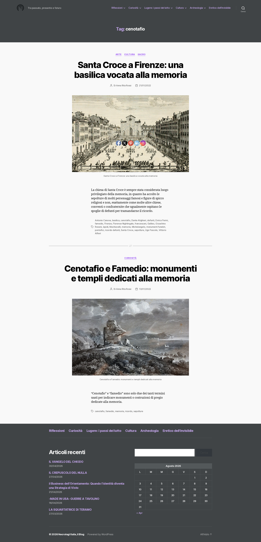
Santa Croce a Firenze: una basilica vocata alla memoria (130, 70)
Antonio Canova (103, 220)
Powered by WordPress (100, 534)
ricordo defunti (112, 230)
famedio (99, 223)
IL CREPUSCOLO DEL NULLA (68, 472)
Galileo (150, 223)
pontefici (99, 230)
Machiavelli (115, 226)
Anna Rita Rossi (123, 85)
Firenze (108, 223)
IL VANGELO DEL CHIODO (66, 461)
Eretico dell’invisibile (220, 7)
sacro (142, 54)
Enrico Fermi (162, 220)
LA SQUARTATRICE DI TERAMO (70, 509)
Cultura (180, 7)
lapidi (105, 226)
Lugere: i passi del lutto (157, 7)
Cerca (204, 452)
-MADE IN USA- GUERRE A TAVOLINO (74, 498)
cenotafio (100, 411)
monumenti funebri (155, 226)
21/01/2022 (145, 85)
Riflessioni (116, 7)
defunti (150, 220)
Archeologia (196, 7)
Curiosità (133, 7)
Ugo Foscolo (151, 230)
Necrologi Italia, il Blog (71, 534)
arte (119, 54)
